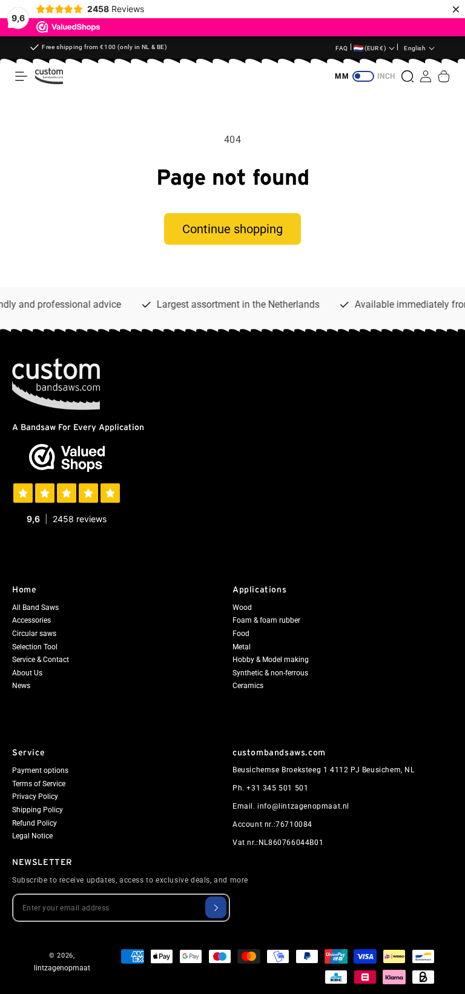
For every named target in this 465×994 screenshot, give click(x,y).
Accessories (31, 620)
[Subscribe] (215, 907)
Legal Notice (32, 836)
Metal (241, 647)
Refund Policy (34, 823)
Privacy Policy (35, 796)
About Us (27, 673)
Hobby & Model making (270, 659)
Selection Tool (35, 647)
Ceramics (247, 685)
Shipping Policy (37, 810)
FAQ (341, 48)
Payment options (40, 770)
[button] (21, 76)
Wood (242, 607)
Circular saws (34, 633)
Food (240, 633)
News (21, 685)
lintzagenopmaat (62, 968)
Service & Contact (40, 659)
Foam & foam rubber (266, 620)
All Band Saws (35, 607)
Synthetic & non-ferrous (270, 673)
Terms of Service (38, 784)
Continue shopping (232, 229)
